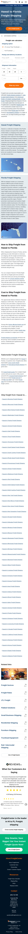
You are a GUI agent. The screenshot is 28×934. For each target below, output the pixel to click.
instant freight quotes (9, 372)
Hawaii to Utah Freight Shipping (11, 431)
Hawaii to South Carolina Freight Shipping (14, 452)
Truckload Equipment (9, 738)
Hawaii (23, 359)
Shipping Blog (14, 881)
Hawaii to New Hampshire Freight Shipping (14, 511)
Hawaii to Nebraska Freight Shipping (12, 522)
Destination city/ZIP (19, 57)
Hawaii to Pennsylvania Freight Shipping (13, 463)
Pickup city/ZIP (5, 57)
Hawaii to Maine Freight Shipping (11, 565)
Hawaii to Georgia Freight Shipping (12, 607)
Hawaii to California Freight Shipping (12, 634)
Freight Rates (6, 693)
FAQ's (14, 883)
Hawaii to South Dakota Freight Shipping (13, 447)
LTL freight (8, 99)
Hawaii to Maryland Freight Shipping (12, 559)
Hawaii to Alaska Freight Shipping (11, 650)
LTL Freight (5, 700)
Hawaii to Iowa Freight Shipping (11, 586)
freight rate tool (16, 377)
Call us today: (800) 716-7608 (14, 5)
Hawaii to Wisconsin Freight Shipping (12, 404)
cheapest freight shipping (16, 376)
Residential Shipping (9, 723)
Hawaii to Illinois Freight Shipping (11, 597)
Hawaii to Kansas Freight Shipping (11, 581)
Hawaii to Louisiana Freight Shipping (12, 570)
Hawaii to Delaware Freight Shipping (12, 618)
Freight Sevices (7, 685)
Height (14, 68)
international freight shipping (16, 364)
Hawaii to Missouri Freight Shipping (12, 533)
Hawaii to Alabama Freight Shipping (12, 656)
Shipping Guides (14, 885)
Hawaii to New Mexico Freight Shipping (13, 500)
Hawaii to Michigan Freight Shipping (12, 549)
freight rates (15, 110)
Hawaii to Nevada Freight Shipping (12, 517)
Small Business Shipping (11, 715)
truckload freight (16, 99)
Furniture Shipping (8, 730)
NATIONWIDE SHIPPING (10, 36)
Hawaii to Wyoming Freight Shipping (12, 399)
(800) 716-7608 (14, 895)
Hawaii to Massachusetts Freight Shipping (13, 554)
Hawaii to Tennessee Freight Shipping (12, 442)
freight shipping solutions (14, 95)
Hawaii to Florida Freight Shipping (11, 613)
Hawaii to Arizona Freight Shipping (11, 645)
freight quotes (20, 104)
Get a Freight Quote (14, 755)
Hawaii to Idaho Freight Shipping (11, 602)
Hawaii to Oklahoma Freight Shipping (12, 474)
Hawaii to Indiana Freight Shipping (11, 591)
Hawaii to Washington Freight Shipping (13, 415)
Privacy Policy (9, 931)
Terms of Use (18, 931)
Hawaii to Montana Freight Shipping (12, 527)
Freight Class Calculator (14, 878)
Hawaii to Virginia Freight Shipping (11, 420)
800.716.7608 (7, 379)
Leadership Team (14, 864)
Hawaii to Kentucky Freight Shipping (12, 575)
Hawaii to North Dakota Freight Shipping (13, 484)
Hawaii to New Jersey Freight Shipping (13, 506)
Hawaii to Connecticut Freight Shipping (13, 624)
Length (3, 68)
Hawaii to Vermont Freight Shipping (12, 426)
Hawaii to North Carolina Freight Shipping (13, 490)
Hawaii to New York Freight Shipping (12, 495)
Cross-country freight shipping (14, 829)
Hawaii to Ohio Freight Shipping (11, 479)
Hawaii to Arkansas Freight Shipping (12, 640)
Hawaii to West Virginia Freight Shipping (13, 410)
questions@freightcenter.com (14, 915)
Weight (3, 75)
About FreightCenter (14, 862)
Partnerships (14, 867)
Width (8, 68)
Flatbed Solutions (8, 708)
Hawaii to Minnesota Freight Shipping (12, 543)
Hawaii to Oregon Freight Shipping (11, 468)
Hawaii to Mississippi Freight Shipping (12, 538)
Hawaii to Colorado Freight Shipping (12, 629)
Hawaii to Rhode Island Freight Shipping (13, 458)
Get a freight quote (14, 28)
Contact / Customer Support (14, 869)
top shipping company (13, 112)
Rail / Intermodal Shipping (7, 746)
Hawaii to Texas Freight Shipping (11, 436)
